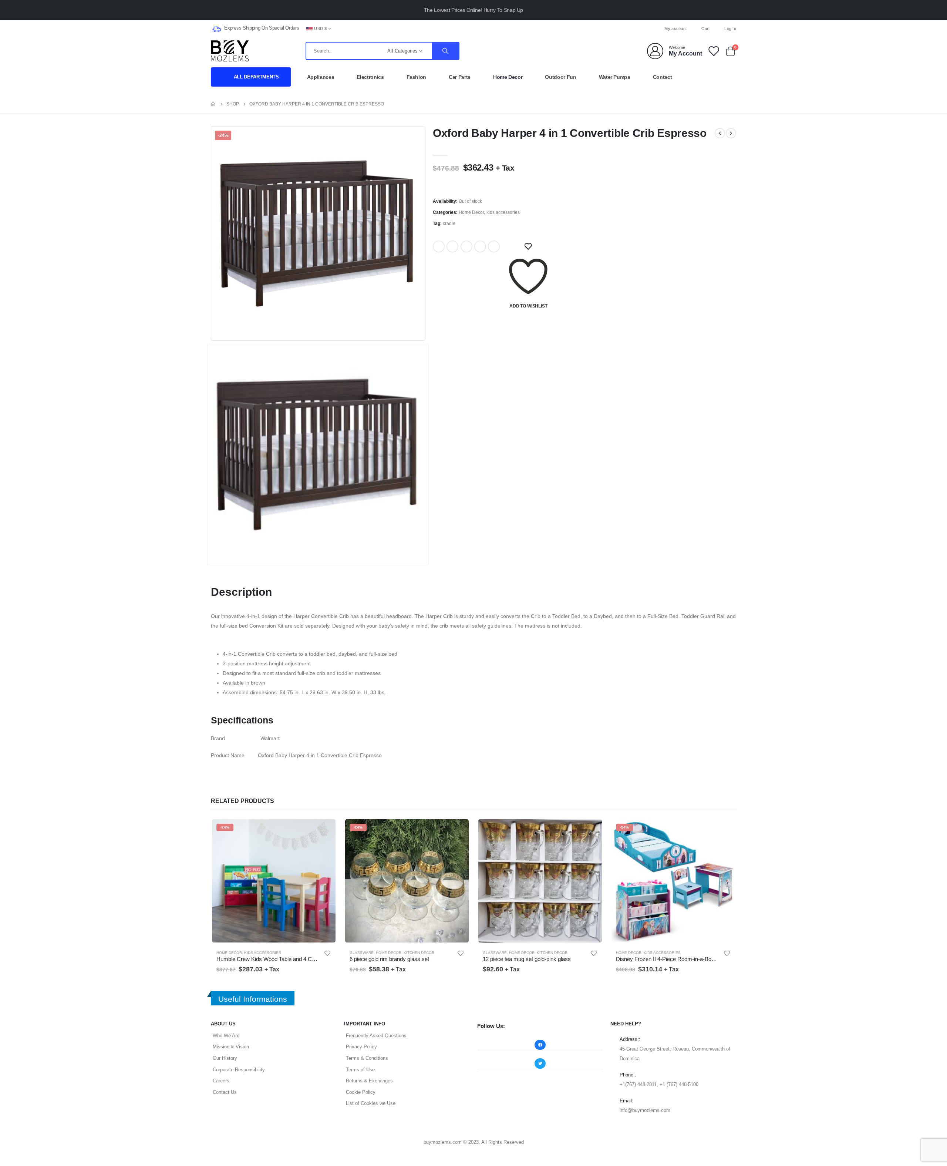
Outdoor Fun (560, 77)
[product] (539, 880)
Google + (480, 246)
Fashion (417, 77)
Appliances (320, 77)
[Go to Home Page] (213, 104)
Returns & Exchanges (369, 1080)
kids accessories (503, 212)
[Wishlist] (713, 51)
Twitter (452, 246)
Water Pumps (614, 77)
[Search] (445, 51)
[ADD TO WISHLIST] (528, 246)
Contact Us (225, 1092)
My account (675, 28)
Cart (705, 28)
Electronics (370, 77)
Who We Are (226, 1035)
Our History (225, 1058)
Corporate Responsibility (239, 1069)
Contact (662, 77)
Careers (221, 1080)
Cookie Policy (360, 1092)
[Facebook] (461, 28)
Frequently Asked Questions (376, 1035)
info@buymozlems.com (645, 1110)
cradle (449, 223)
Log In (730, 28)
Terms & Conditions (367, 1058)
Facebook (439, 246)
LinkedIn (466, 246)
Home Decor (508, 77)
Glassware (362, 953)
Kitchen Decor (419, 953)
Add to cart (324, 830)
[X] (473, 28)
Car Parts (460, 77)
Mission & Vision (231, 1046)
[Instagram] (486, 28)
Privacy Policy (361, 1046)
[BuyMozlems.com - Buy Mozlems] (230, 50)
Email (494, 246)
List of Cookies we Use (370, 1103)
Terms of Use (360, 1069)
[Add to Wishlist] (327, 953)
